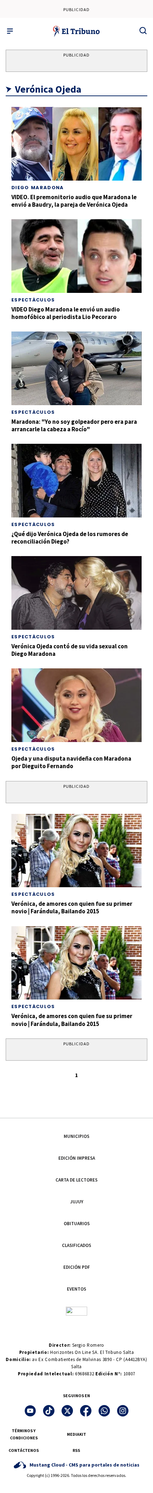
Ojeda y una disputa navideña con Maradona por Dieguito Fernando (71, 762)
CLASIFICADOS (76, 1245)
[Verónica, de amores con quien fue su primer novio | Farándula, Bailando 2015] (76, 851)
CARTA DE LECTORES (76, 1180)
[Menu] (10, 31)
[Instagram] (122, 1410)
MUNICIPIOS (76, 1136)
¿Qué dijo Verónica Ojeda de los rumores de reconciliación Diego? (69, 537)
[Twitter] (67, 1410)
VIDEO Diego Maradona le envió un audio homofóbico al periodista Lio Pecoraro (65, 313)
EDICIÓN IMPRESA (76, 1158)
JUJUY (76, 1202)
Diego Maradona (37, 187)
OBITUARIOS (77, 1224)
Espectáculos (33, 299)
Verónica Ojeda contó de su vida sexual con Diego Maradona (69, 650)
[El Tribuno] (76, 31)
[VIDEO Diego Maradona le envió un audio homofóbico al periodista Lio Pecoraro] (76, 256)
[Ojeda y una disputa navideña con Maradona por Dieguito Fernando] (76, 705)
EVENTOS (76, 1289)
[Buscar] (143, 30)
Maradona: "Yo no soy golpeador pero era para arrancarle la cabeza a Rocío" (74, 425)
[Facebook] (85, 1410)
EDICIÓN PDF (76, 1267)
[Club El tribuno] (76, 1311)
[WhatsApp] (104, 1410)
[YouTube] (30, 1410)
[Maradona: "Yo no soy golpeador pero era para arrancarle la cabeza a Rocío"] (76, 368)
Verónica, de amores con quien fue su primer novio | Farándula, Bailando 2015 (71, 907)
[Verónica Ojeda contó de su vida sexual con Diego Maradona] (76, 593)
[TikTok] (48, 1410)
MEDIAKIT (76, 1434)
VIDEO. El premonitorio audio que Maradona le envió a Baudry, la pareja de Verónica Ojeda (74, 200)
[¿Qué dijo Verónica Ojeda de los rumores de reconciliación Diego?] (76, 480)
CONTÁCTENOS (24, 1450)
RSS (76, 1450)
